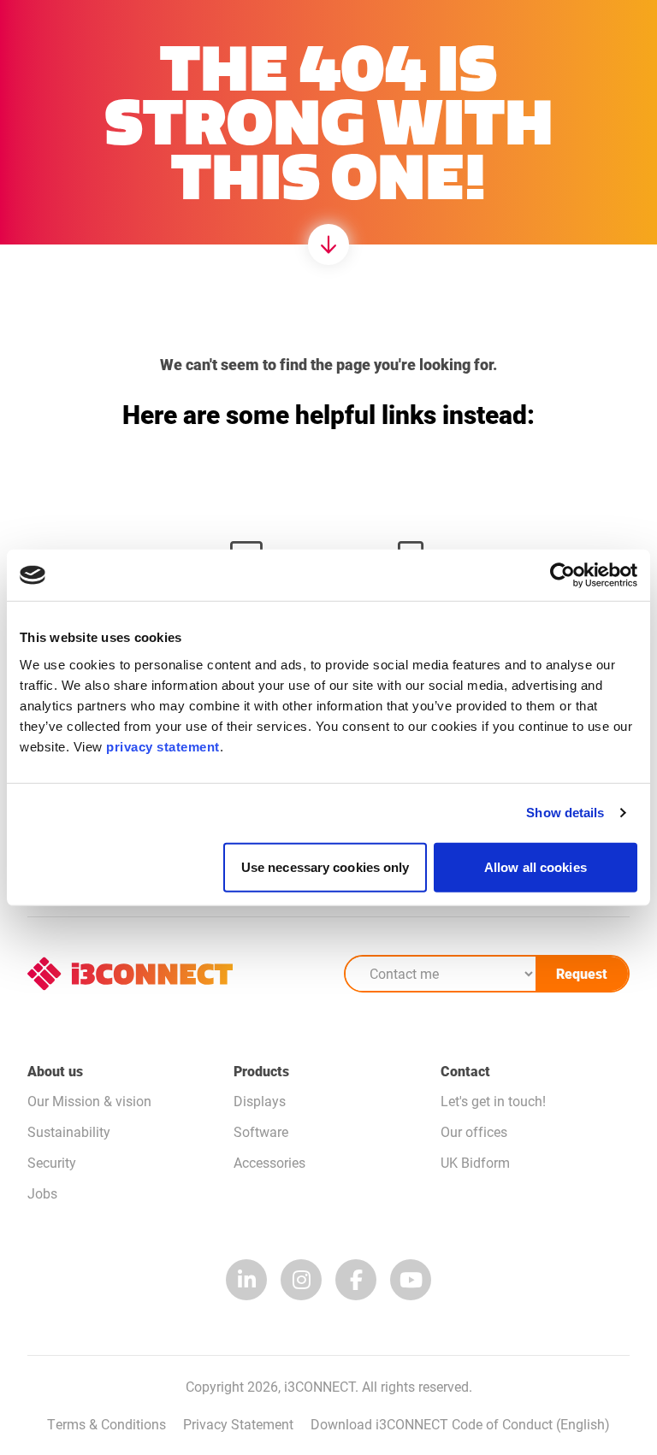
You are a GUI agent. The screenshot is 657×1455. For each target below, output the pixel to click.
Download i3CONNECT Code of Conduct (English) (460, 1424)
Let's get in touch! (493, 1101)
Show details (565, 812)
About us (55, 1071)
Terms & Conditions (106, 1424)
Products (261, 1071)
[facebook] (355, 1279)
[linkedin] (246, 1279)
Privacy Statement (238, 1424)
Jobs (42, 1193)
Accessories (269, 1162)
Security (51, 1162)
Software (261, 1131)
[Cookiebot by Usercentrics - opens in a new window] (562, 575)
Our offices (474, 1131)
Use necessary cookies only (325, 866)
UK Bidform (475, 1162)
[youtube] (410, 1279)
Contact (465, 1071)
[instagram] (301, 1279)
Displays (260, 1101)
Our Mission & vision (89, 1101)
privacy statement (163, 746)
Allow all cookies (535, 866)
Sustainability (68, 1131)
